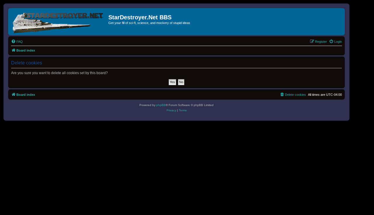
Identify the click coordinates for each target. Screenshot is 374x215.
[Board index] (59, 22)
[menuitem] (17, 41)
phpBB (161, 105)
